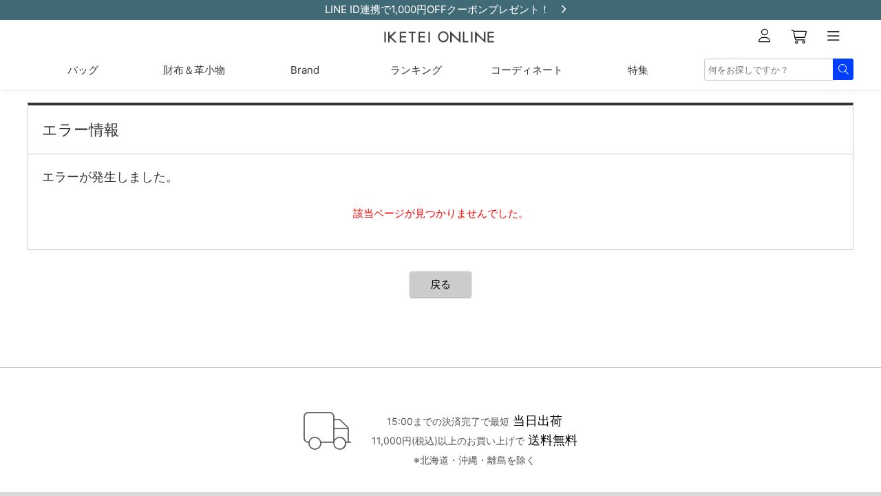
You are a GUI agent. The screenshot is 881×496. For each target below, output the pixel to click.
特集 (638, 69)
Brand (304, 69)
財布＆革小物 (194, 69)
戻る (440, 284)
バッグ (82, 69)
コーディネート (527, 69)
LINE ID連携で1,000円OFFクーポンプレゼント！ (437, 9)
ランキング (416, 69)
